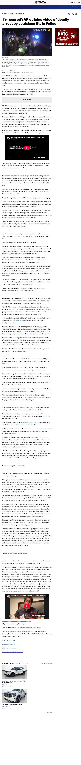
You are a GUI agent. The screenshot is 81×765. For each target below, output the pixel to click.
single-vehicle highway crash (28, 422)
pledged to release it (21, 320)
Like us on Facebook (8, 644)
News (4, 14)
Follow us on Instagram (9, 648)
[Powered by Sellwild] (49, 712)
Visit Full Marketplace (46, 663)
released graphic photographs (39, 331)
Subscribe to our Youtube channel (12, 652)
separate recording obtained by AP (24, 407)
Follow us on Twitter (8, 640)
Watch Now (75, 2)
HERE (39, 628)
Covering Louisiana (17, 14)
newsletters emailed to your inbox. (20, 631)
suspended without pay (15, 395)
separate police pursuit (42, 429)
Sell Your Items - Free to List (21, 663)
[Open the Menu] (2, 2)
